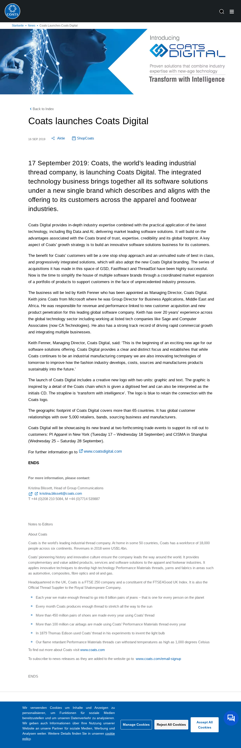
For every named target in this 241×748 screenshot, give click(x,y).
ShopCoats (85, 138)
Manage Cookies (136, 724)
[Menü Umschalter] (231, 11)
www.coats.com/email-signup (158, 659)
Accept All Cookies (205, 724)
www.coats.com (92, 650)
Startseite (18, 25)
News (31, 25)
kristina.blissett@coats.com (61, 493)
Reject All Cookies (171, 724)
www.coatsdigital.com (103, 451)
